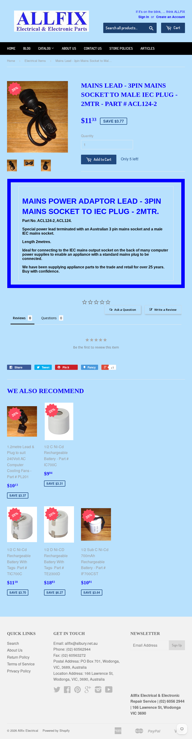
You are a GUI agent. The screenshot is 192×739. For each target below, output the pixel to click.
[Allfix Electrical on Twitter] (56, 691)
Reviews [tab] (19, 318)
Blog (26, 48)
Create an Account (170, 17)
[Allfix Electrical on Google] (87, 691)
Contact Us (93, 48)
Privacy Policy (19, 671)
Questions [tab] (49, 318)
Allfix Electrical (28, 730)
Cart (176, 27)
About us (69, 48)
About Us (14, 650)
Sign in (143, 17)
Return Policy (18, 657)
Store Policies (121, 48)
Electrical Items (35, 60)
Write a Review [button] (165, 310)
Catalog (44, 48)
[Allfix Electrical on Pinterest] (77, 691)
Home (11, 48)
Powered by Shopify (56, 730)
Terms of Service (21, 664)
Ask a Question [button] (125, 310)
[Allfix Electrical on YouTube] (109, 691)
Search (13, 643)
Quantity (87, 135)
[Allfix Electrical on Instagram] (98, 691)
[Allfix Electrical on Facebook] (67, 691)
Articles (147, 48)
